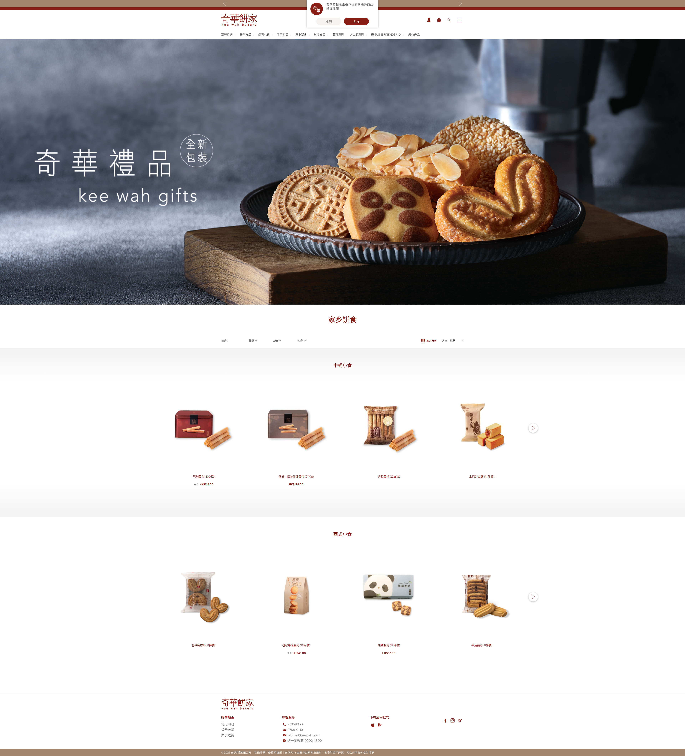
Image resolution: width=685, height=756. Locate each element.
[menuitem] (228, 34)
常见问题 (227, 724)
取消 (329, 21)
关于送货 (227, 729)
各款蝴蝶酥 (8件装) (203, 645)
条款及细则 (275, 752)
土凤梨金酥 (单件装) (481, 476)
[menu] (342, 34)
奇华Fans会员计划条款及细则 (303, 752)
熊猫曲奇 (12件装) (389, 645)
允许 (356, 21)
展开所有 (432, 340)
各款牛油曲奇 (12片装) (296, 645)
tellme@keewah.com (303, 735)
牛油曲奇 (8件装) (481, 645)
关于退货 (227, 735)
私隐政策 (259, 752)
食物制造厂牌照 (334, 752)
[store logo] (239, 20)
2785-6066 (296, 724)
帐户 (429, 20)
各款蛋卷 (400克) (203, 476)
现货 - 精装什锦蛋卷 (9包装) (296, 476)
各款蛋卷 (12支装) (389, 476)
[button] (533, 428)
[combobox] (449, 20)
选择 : (445, 340)
